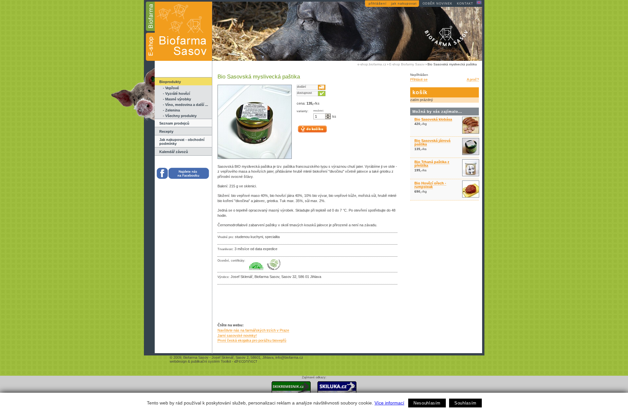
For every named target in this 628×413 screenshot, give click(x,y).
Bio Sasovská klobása (433, 119)
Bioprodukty (170, 82)
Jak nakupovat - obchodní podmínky (181, 142)
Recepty (166, 131)
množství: (318, 111)
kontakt (465, 3)
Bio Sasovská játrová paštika (432, 142)
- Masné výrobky (177, 99)
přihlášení (378, 3)
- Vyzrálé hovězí (176, 93)
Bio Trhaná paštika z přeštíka (431, 163)
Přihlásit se (418, 79)
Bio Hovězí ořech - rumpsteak (430, 185)
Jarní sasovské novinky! (237, 335)
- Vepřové (171, 88)
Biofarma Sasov (195, 357)
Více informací (389, 402)
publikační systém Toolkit (211, 361)
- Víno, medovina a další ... (185, 105)
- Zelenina (171, 110)
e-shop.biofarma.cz (372, 64)
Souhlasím (465, 403)
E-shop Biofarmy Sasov (407, 64)
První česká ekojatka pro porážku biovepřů (252, 340)
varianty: (302, 111)
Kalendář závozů (173, 152)
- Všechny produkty (180, 116)
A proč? (473, 79)
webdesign (178, 361)
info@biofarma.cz (289, 357)
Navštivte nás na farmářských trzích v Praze (253, 330)
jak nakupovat (404, 3)
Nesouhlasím (427, 403)
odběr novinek (437, 3)
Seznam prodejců (174, 123)
